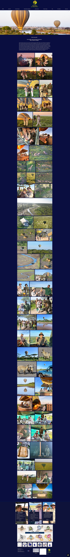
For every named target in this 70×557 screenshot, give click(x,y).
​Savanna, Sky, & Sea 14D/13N (47, 517)
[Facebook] (28, 550)
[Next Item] (51, 533)
